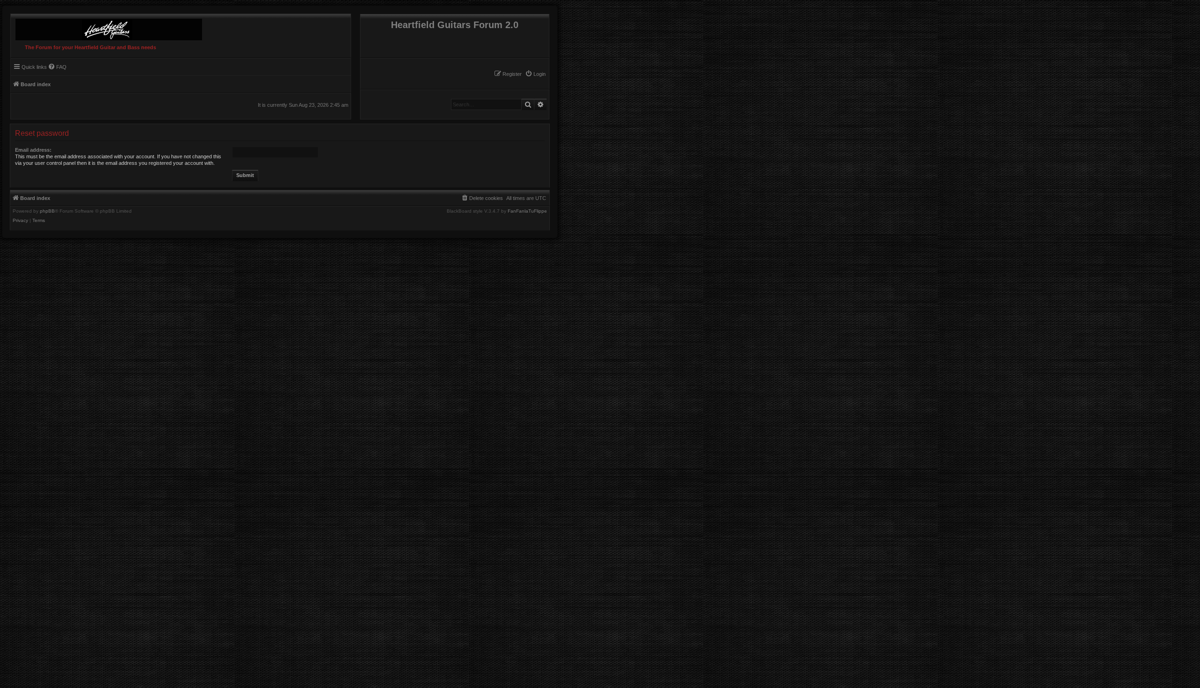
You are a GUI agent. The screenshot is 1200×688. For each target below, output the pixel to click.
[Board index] (106, 27)
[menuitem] (535, 74)
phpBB (47, 211)
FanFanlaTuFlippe (527, 211)
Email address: (33, 150)
